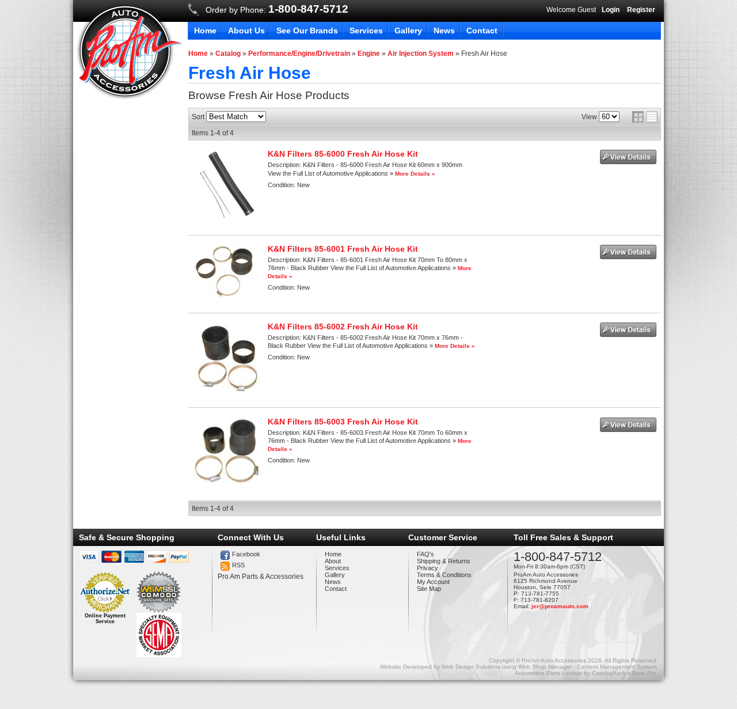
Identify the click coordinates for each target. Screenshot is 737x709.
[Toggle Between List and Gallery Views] (645, 117)
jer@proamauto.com (559, 606)
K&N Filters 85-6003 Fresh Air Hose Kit (343, 421)
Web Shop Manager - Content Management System (587, 666)
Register (641, 10)
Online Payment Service (105, 618)
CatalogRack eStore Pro (624, 673)
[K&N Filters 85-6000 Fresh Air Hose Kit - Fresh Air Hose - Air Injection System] (227, 217)
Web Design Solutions (471, 666)
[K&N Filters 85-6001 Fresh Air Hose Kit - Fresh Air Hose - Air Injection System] (227, 294)
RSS (238, 565)
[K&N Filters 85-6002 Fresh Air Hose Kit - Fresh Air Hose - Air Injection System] (228, 389)
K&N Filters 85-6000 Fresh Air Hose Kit (343, 153)
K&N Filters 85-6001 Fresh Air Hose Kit (343, 248)
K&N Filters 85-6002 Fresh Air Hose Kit (343, 326)
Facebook (246, 554)
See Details (628, 157)
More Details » (415, 173)
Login (611, 10)
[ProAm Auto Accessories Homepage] (128, 51)
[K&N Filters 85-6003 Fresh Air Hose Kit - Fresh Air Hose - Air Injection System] (227, 483)
